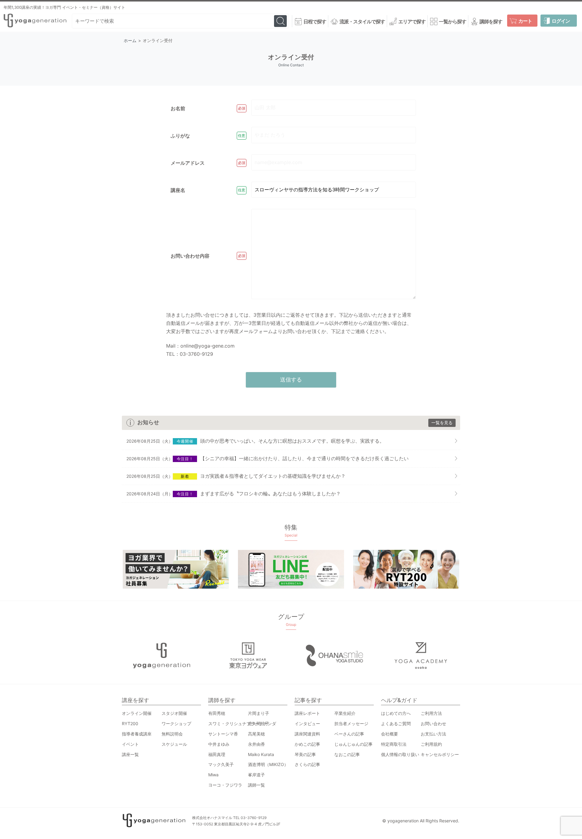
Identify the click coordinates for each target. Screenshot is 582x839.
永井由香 (256, 744)
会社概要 (389, 733)
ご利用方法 (431, 713)
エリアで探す (412, 21)
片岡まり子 (258, 713)
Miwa (213, 774)
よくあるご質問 (396, 723)
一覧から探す (452, 21)
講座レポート (307, 713)
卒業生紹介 (345, 713)
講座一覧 (130, 754)
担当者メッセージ (351, 723)
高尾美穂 (256, 733)
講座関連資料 (307, 733)
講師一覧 (256, 785)
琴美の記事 (305, 754)
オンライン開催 (137, 713)
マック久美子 (221, 764)
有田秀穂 (216, 713)
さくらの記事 (307, 764)
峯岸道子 (256, 774)
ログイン (561, 21)
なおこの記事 (347, 754)
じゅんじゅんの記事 (353, 744)
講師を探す (491, 21)
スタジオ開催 (174, 713)
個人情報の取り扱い (400, 754)
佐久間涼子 (258, 723)
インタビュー (307, 723)
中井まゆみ (218, 744)
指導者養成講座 (137, 733)
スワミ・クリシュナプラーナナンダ (242, 723)
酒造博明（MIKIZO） (268, 764)
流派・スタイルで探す (362, 21)
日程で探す (314, 21)
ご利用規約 (431, 744)
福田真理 (216, 754)
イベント (130, 744)
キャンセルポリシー (440, 754)
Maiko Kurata (261, 754)
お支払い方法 (433, 733)
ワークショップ (176, 723)
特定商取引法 (393, 744)
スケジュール (174, 744)
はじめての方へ (396, 713)
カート (525, 21)
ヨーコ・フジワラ (225, 785)
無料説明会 (172, 733)
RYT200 (130, 723)
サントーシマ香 (223, 733)
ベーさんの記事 (349, 733)
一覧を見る (442, 422)
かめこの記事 (307, 744)
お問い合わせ (433, 723)
